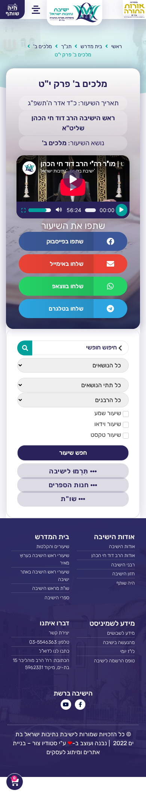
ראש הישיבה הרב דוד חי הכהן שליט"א (73, 123)
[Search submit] (24, 347)
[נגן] (121, 210)
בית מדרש (91, 46)
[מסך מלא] (23, 210)
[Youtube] (66, 704)
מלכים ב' (42, 46)
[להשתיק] (59, 210)
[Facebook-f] (80, 704)
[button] (108, 10)
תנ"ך (66, 46)
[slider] (39, 210)
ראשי (116, 46)
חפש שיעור (73, 452)
